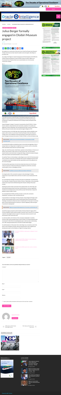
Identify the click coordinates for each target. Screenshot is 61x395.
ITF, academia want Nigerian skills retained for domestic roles (34, 376)
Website (3, 295)
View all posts (15, 318)
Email (3, 289)
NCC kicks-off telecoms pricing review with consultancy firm (8, 344)
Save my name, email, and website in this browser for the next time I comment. (18, 301)
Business (8, 24)
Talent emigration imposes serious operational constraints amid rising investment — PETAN (33, 363)
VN (2, 348)
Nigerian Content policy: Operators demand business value (34, 382)
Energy (14, 27)
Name (3, 283)
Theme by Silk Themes (7, 393)
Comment (4, 266)
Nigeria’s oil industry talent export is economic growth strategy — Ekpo (33, 370)
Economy (9, 27)
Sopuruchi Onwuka (7, 43)
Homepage (4, 24)
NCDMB (8, 257)
